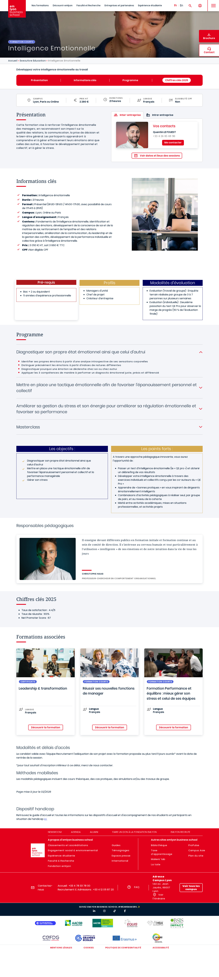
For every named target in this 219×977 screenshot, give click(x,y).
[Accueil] (17, 9)
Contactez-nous (45, 887)
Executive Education (33, 60)
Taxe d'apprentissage (161, 852)
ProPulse (193, 845)
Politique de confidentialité (123, 947)
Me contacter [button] (173, 142)
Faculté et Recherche (88, 5)
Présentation (39, 80)
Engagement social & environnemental (73, 850)
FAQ (136, 887)
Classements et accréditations (68, 845)
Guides (116, 845)
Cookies (89, 947)
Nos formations (40, 5)
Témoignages (120, 850)
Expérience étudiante (150, 5)
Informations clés (85, 80)
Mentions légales (61, 947)
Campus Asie (196, 850)
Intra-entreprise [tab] (162, 115)
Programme (130, 80)
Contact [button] (209, 52)
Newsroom (55, 832)
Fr (175, 5)
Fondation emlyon (59, 866)
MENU (212, 3)
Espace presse (121, 855)
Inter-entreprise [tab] (130, 115)
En (181, 5)
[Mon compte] (200, 5)
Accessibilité (161, 947)
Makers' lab (158, 859)
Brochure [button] (209, 38)
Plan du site (195, 855)
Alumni (94, 832)
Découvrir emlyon (62, 5)
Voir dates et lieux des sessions (160, 155)
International (120, 860)
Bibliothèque (159, 845)
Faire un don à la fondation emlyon (134, 832)
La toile (155, 864)
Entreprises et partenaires (119, 5)
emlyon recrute (180, 832)
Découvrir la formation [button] (45, 727)
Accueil (12, 60)
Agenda (76, 832)
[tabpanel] (157, 140)
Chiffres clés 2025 (176, 80)
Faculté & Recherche (61, 860)
